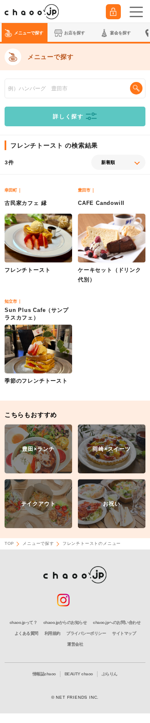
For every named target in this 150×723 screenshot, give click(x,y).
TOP (9, 543)
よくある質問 (26, 633)
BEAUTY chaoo (79, 674)
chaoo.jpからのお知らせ (65, 622)
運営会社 (75, 644)
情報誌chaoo (44, 674)
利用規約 (52, 633)
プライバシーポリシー (86, 633)
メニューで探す (38, 543)
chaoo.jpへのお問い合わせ (116, 622)
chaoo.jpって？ (24, 622)
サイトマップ (124, 633)
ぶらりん (110, 674)
